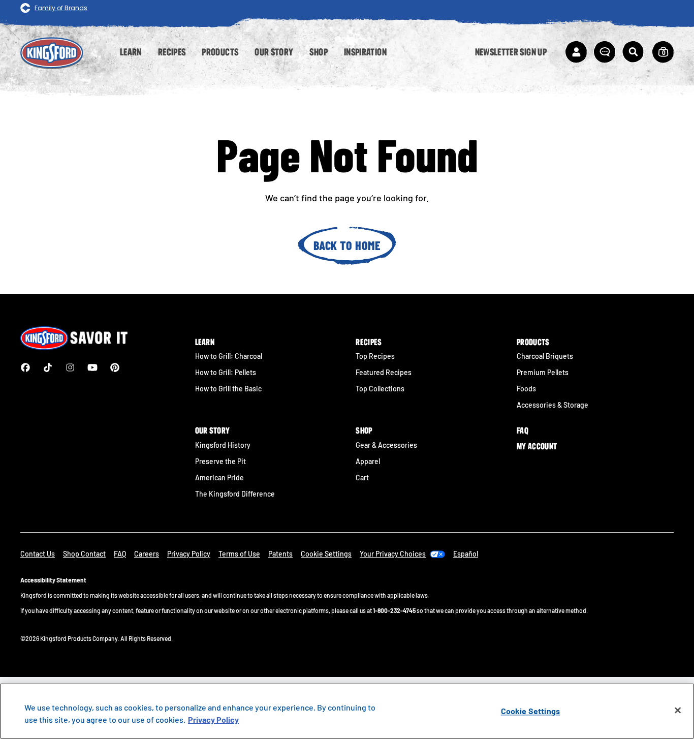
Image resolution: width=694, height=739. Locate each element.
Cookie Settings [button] (326, 553)
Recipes (369, 342)
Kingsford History (222, 445)
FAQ (522, 430)
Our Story (212, 430)
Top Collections (380, 388)
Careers (146, 553)
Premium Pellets (543, 372)
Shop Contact (84, 553)
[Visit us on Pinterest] (115, 367)
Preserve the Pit (220, 461)
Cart (362, 477)
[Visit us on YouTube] (92, 367)
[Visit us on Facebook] (25, 367)
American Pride (219, 477)
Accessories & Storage (552, 405)
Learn (205, 342)
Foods (526, 388)
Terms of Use (239, 553)
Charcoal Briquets (545, 356)
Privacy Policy (188, 553)
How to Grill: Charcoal (228, 356)
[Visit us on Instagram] (70, 367)
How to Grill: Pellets (225, 372)
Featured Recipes (384, 372)
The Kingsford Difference (235, 493)
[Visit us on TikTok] (48, 367)
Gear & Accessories (386, 445)
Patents (280, 553)
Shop (364, 430)
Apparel (368, 461)
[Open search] (633, 52)
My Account (537, 446)
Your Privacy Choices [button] (393, 553)
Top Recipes (375, 356)
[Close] (678, 710)
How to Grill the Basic (228, 388)
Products (533, 342)
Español (465, 553)
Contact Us (37, 553)
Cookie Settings (530, 711)
